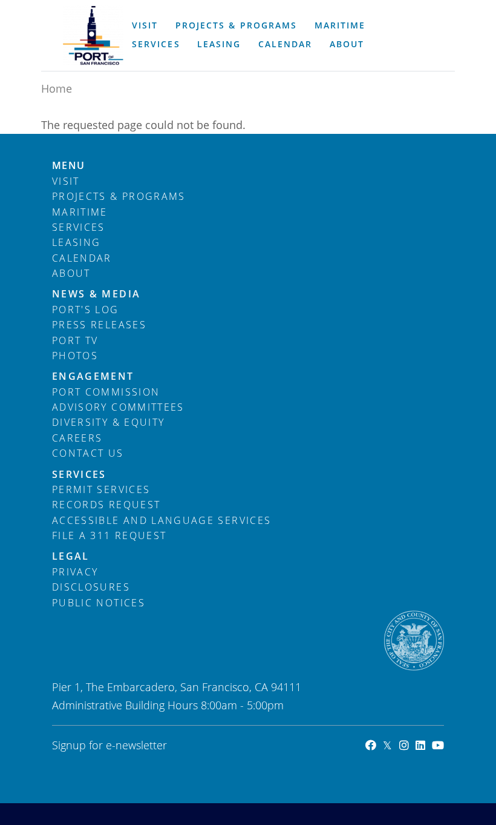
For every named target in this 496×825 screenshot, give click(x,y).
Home (56, 88)
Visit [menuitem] (145, 25)
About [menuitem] (347, 44)
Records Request (106, 504)
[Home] (93, 35)
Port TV (75, 340)
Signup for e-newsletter (109, 745)
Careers (77, 438)
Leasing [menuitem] (219, 44)
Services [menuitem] (156, 44)
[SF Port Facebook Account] (367, 745)
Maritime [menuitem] (340, 25)
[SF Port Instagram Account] (400, 745)
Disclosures (91, 587)
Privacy (75, 571)
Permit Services (101, 489)
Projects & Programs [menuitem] (235, 25)
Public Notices (98, 602)
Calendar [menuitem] (285, 44)
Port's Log (85, 309)
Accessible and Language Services (161, 520)
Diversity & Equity (108, 422)
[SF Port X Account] (384, 745)
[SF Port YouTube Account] (434, 745)
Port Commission (106, 392)
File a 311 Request (109, 535)
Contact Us (88, 453)
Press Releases (99, 324)
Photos (75, 355)
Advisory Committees (118, 407)
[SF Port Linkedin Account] (417, 745)
